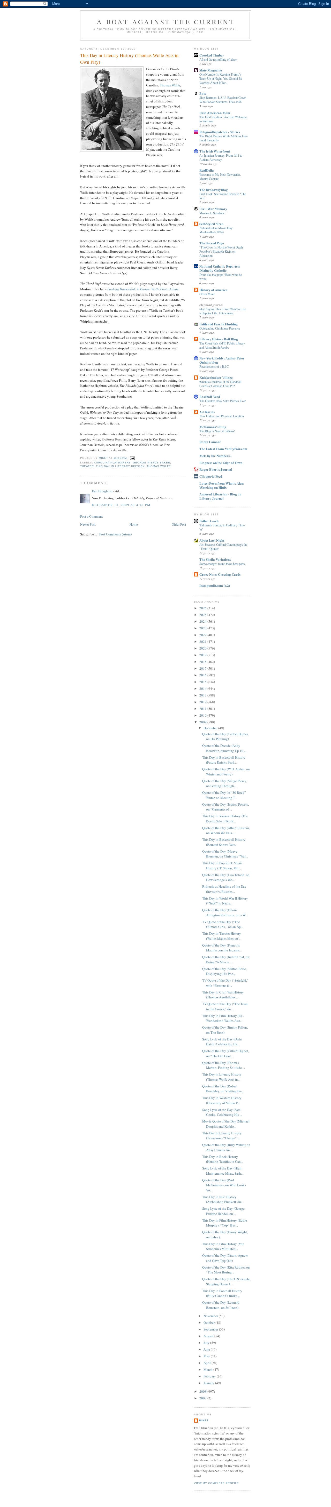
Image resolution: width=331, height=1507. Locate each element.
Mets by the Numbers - (215, 455)
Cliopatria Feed (210, 476)
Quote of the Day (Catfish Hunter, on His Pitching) (225, 736)
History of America (213, 289)
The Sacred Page (211, 243)
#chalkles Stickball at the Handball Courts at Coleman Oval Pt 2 (220, 384)
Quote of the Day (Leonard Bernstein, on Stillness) (220, 1305)
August (209, 1336)
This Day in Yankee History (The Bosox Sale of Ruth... (225, 818)
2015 (203, 681)
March (208, 1369)
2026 (203, 608)
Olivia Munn (207, 294)
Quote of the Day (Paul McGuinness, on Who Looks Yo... (224, 1185)
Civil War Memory (213, 208)
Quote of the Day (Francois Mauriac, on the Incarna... (222, 948)
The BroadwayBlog (213, 189)
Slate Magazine (210, 70)
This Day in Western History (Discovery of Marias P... (222, 1100)
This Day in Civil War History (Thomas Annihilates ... (223, 995)
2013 (203, 695)
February (210, 1376)
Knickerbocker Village (216, 377)
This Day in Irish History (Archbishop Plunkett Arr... (222, 1199)
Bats (202, 93)
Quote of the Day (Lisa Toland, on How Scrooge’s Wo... (226, 877)
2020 (203, 648)
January (209, 1383)
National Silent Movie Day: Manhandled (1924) (216, 230)
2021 (203, 641)
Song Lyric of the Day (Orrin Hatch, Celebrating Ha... (222, 1042)
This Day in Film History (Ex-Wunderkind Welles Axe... (223, 1018)
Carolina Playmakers (112, 462)
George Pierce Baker (151, 462)
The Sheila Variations (215, 559)
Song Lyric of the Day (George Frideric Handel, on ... (223, 1211)
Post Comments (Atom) (115, 534)
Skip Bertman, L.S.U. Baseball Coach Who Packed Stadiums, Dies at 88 (222, 99)
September (211, 1329)
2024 (203, 621)
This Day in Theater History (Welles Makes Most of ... (221, 936)
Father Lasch (209, 520)
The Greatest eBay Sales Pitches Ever (222, 401)
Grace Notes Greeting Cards (219, 574)
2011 (203, 708)
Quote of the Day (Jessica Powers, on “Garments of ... (225, 807)
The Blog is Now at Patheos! (217, 431)
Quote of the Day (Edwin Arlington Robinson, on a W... (225, 912)
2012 (203, 702)
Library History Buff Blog (218, 338)
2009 (203, 722)
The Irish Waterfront (214, 151)
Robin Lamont (210, 441)
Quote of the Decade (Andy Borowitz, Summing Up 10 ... (224, 748)
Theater (87, 466)
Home (134, 524)
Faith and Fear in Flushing (218, 324)
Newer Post (88, 524)
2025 (203, 614)
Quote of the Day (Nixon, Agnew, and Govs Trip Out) (225, 1258)
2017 (203, 668)
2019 (203, 655)
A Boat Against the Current (166, 21)
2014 (203, 688)
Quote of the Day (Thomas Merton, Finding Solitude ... (223, 1065)
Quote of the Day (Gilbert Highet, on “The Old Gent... (225, 1053)
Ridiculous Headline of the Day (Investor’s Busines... (224, 889)
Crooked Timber (211, 55)
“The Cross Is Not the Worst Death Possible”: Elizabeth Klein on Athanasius (221, 251)
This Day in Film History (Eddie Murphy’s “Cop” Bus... (224, 1223)
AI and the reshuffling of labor (218, 59)
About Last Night (211, 540)
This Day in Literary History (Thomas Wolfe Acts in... (222, 1077)
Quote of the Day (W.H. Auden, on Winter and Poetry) (226, 771)
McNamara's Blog (212, 426)
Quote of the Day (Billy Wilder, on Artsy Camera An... (226, 1147)
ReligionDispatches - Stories (219, 131)
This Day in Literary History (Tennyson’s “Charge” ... (222, 1136)
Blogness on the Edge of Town (220, 462)
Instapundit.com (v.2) (214, 585)
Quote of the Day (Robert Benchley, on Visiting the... (223, 1089)
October (209, 1322)
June (207, 1349)
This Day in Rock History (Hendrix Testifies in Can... (222, 1159)
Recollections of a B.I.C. (214, 366)
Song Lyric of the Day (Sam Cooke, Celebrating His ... (222, 1112)
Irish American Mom (214, 112)
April (208, 1362)
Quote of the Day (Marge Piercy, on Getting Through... (224, 783)
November (211, 1315)
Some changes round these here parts (222, 564)
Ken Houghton (102, 491)
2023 (203, 628)
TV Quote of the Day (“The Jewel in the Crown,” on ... (225, 1006)
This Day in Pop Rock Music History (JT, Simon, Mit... (222, 865)
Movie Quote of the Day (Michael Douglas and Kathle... (226, 1124)
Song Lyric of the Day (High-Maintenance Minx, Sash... (222, 1171)
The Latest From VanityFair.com (223, 448)
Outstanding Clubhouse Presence (219, 328)
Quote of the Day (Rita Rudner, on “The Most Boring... (226, 1270)
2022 (203, 634)
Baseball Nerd (209, 396)
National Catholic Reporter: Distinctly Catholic (219, 268)
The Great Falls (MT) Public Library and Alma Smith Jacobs (222, 345)
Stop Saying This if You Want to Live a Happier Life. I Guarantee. (222, 311)
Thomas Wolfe (170, 85)
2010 (203, 715)
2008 (203, 1391)
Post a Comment (91, 516)
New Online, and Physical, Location (221, 416)
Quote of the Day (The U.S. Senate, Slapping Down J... (226, 1281)
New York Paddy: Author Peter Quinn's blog (221, 360)
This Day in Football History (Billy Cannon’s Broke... (222, 1293)
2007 (203, 1398)
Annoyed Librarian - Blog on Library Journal (220, 496)
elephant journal (211, 304)
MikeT (203, 1420)
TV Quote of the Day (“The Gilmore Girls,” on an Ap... (222, 924)
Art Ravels (207, 411)
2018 (203, 661)
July (207, 1342)
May (207, 1356)
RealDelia (206, 170)
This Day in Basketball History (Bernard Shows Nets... (223, 842)
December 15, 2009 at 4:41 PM (121, 504)
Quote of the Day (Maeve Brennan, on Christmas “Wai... (225, 854)
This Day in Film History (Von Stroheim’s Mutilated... (223, 1246)
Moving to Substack (211, 213)
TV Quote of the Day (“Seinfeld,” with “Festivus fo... (225, 983)
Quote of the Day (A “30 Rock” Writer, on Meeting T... (224, 795)
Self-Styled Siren (211, 223)
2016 (203, 675)
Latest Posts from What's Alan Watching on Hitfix (221, 485)
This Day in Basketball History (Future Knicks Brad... (223, 760)
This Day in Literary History (120, 466)
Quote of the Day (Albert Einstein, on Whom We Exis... (226, 830)
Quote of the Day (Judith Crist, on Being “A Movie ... (225, 959)
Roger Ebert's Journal (215, 469)
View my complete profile (216, 1483)
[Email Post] (132, 457)
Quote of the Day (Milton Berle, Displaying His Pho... (224, 971)
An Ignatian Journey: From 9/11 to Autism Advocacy (220, 157)
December (211, 728)
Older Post (179, 524)
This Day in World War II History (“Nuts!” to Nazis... (225, 901)
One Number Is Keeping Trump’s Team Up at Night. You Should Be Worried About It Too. (220, 78)
